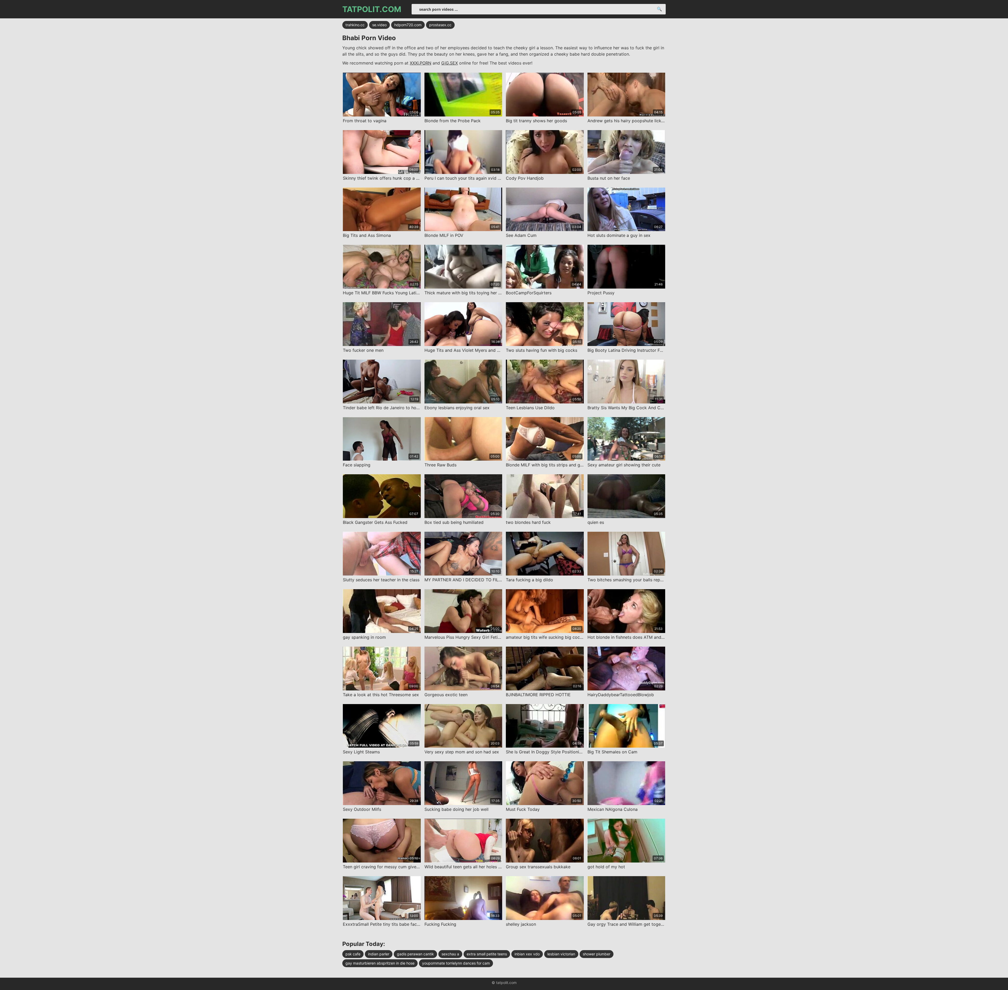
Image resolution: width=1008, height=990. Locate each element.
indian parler (378, 954)
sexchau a (450, 954)
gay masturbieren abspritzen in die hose (379, 963)
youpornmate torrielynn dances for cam (456, 963)
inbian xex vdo (527, 954)
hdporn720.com (408, 25)
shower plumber (596, 954)
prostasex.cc (440, 25)
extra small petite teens (487, 954)
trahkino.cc (355, 25)
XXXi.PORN (420, 63)
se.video (379, 25)
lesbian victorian (561, 954)
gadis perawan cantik (415, 954)
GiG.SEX (449, 63)
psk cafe (352, 954)
